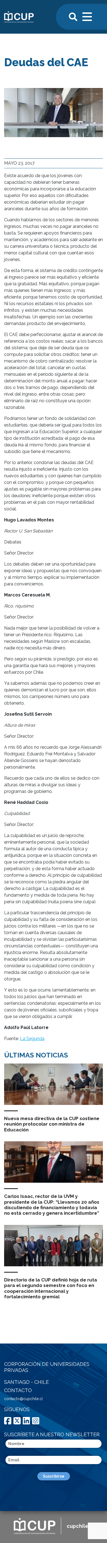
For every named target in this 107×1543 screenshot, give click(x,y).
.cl (80, 1526)
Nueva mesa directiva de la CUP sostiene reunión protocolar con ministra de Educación (51, 1124)
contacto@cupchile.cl (23, 1399)
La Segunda (32, 1038)
